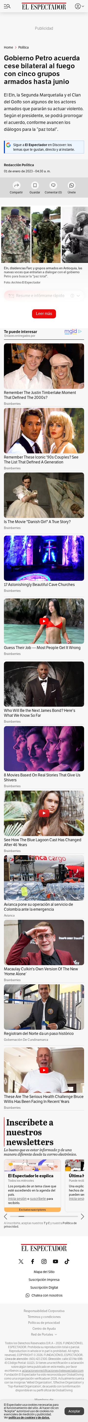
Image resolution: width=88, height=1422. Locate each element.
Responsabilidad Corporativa (44, 1311)
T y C (47, 1223)
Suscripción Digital (44, 1287)
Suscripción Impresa (44, 1279)
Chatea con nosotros (47, 1295)
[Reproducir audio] (11, 324)
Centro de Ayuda (44, 1328)
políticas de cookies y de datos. (29, 1417)
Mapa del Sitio (44, 1272)
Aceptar (74, 1411)
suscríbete (38, 1199)
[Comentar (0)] (53, 185)
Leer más (44, 313)
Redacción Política (19, 165)
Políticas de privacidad (44, 1323)
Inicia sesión (17, 1199)
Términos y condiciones (44, 1317)
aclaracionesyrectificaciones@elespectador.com (53, 1370)
